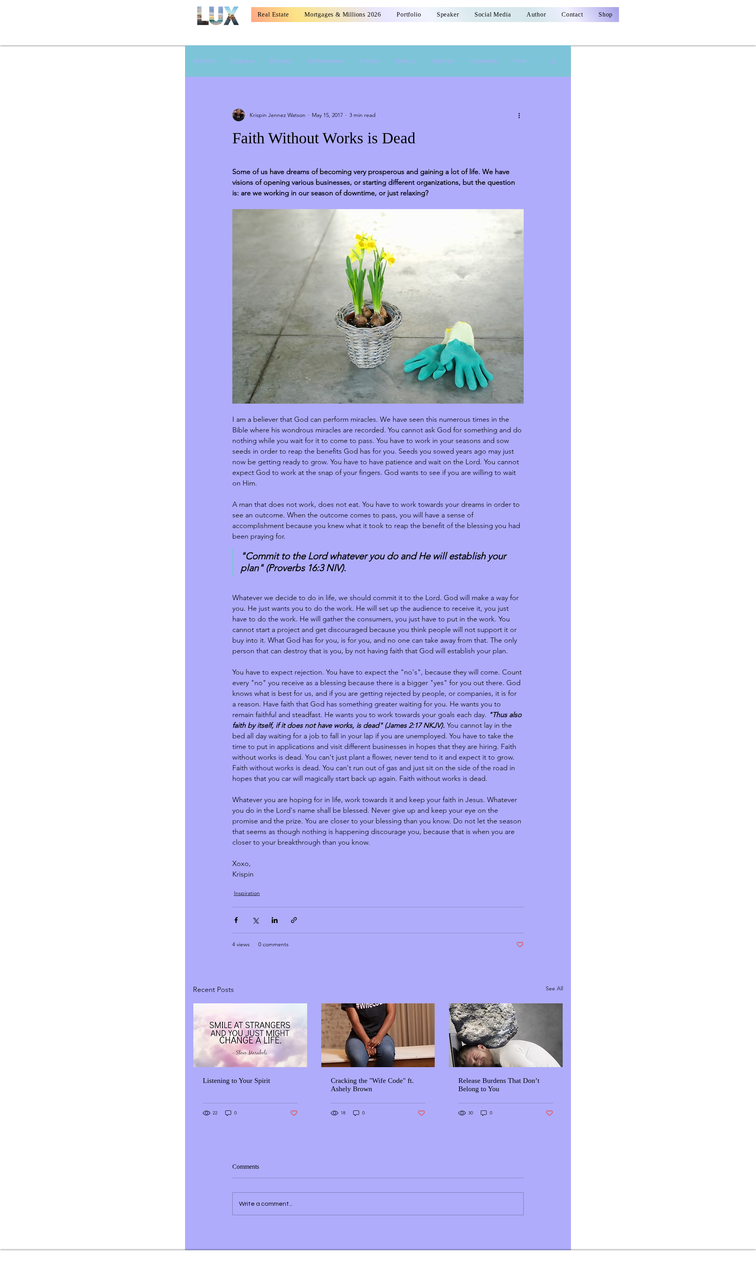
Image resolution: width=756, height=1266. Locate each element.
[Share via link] (294, 920)
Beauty (405, 61)
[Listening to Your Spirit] (250, 1035)
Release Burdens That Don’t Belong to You (498, 1085)
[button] (553, 61)
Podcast (281, 61)
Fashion (369, 61)
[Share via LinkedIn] (274, 920)
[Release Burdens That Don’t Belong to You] (506, 1035)
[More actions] (519, 115)
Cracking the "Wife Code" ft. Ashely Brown (372, 1085)
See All (554, 988)
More (519, 61)
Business (242, 61)
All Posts (204, 61)
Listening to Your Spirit (236, 1080)
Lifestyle (442, 61)
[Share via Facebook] (236, 920)
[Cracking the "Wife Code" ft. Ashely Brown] (378, 1035)
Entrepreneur (326, 61)
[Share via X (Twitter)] (255, 920)
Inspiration (483, 61)
